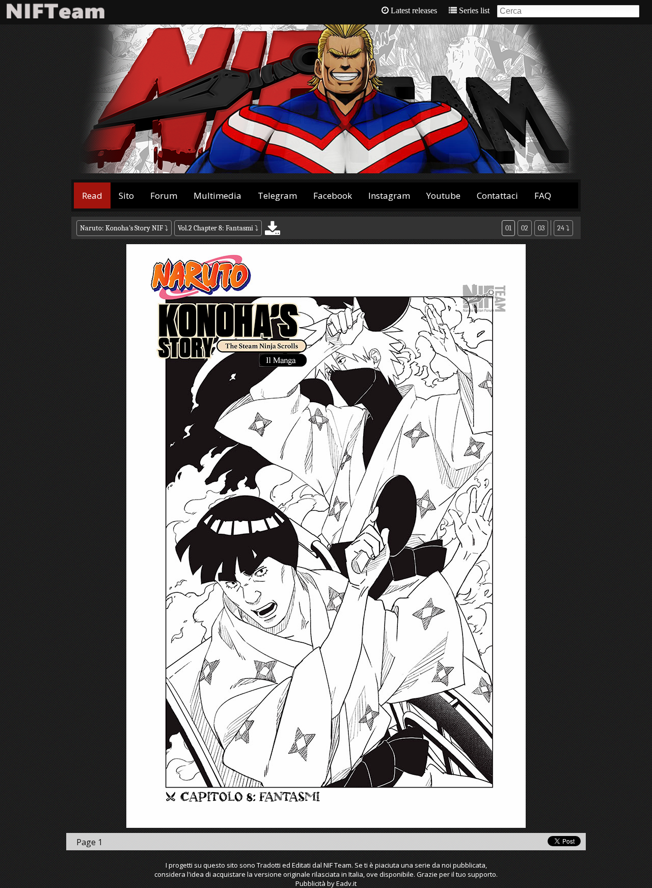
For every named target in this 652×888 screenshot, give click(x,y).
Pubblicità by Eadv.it (326, 883)
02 (524, 228)
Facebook (332, 195)
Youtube (443, 195)
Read (92, 195)
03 (541, 228)
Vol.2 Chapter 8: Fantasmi (215, 228)
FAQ (542, 195)
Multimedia (217, 195)
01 (508, 228)
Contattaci (497, 195)
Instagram (389, 195)
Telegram (277, 195)
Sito (126, 195)
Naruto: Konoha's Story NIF (121, 228)
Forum (163, 195)
